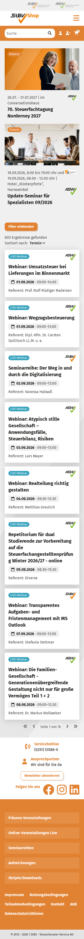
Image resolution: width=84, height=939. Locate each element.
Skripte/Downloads (25, 878)
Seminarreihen (21, 848)
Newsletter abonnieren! (42, 776)
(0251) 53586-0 (46, 749)
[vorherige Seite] (34, 726)
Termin (36, 243)
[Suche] (50, 33)
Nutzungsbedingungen (49, 895)
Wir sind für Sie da (46, 764)
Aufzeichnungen (21, 863)
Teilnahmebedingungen (25, 904)
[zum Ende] (75, 726)
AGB (73, 904)
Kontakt (57, 904)
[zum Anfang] (25, 726)
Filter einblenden (21, 227)
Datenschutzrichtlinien (24, 913)
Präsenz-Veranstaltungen (29, 818)
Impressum (14, 895)
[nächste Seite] (67, 726)
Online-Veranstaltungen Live (32, 833)
